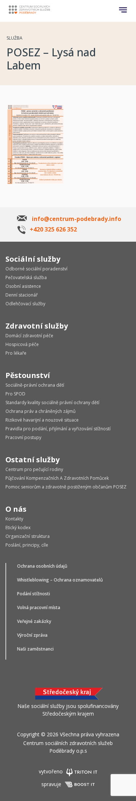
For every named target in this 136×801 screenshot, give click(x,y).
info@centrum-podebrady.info (76, 219)
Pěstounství (27, 375)
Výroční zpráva (32, 635)
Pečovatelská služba (26, 277)
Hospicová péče (22, 344)
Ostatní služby (32, 459)
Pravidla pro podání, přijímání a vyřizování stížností (58, 429)
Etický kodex (17, 527)
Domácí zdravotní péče (29, 336)
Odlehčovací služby (25, 304)
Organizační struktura (27, 536)
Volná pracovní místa (38, 607)
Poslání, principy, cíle (26, 545)
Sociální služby (32, 259)
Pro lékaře (15, 353)
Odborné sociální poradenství (36, 269)
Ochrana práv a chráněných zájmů (40, 411)
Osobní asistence (23, 286)
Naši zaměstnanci (35, 649)
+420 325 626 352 (53, 229)
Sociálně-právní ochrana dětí (34, 385)
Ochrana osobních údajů (42, 566)
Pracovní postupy (23, 437)
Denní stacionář (21, 295)
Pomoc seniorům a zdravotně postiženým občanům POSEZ (66, 487)
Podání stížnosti (33, 594)
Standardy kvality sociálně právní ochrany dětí (52, 402)
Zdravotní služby (36, 326)
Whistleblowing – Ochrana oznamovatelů (60, 580)
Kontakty (14, 519)
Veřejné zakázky (34, 621)
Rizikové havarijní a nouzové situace (42, 420)
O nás (15, 509)
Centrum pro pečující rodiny (34, 469)
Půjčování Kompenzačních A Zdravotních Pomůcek (57, 478)
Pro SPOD (15, 394)
